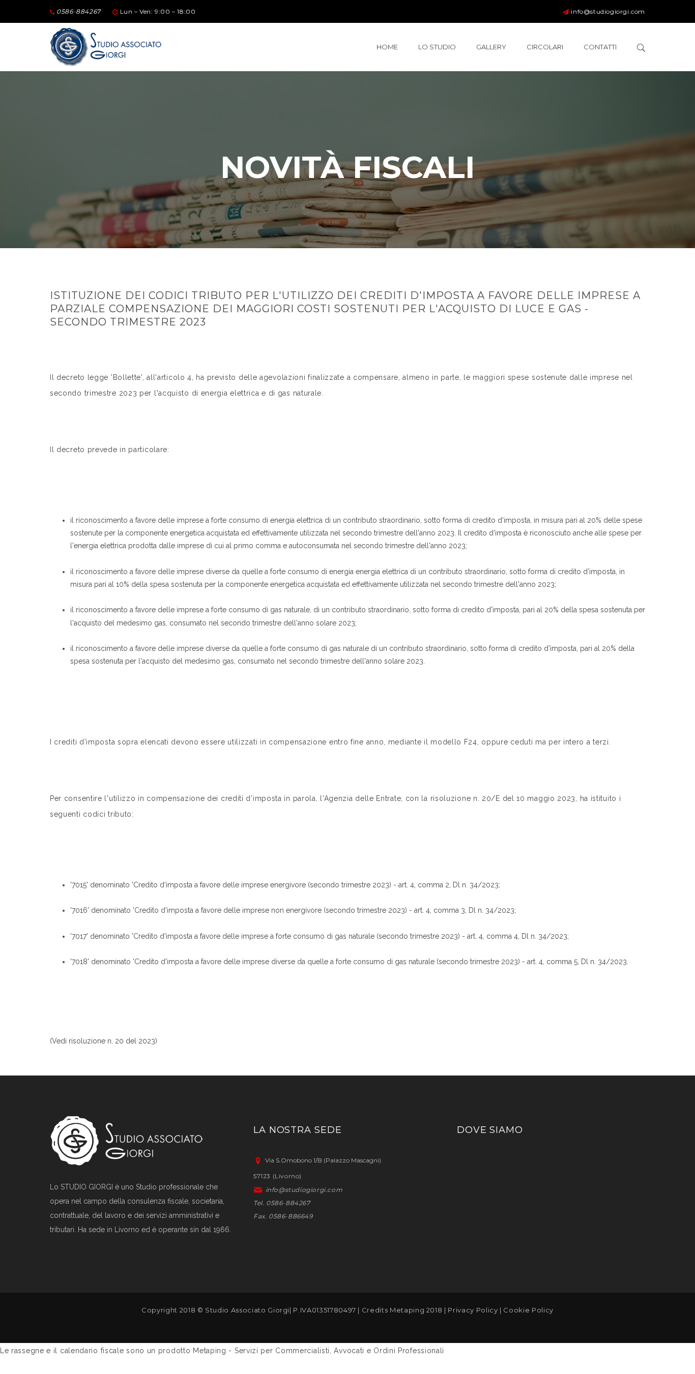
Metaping (407, 1310)
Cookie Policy (528, 1310)
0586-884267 (78, 11)
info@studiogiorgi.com (608, 11)
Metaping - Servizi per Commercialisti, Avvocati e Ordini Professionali (318, 1351)
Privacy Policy (473, 1310)
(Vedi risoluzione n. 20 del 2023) (103, 1041)
